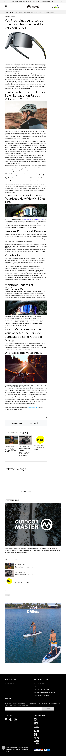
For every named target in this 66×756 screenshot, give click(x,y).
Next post (33, 423)
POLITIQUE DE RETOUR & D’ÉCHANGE (44, 692)
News (11, 12)
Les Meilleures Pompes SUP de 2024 (10, 450)
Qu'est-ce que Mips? (39, 448)
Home (6, 12)
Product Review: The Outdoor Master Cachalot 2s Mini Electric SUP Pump (25, 451)
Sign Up (48, 708)
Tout (7, 595)
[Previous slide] (5, 1)
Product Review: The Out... (24, 574)
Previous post (17, 423)
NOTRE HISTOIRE (9, 684)
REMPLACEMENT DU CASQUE (42, 695)
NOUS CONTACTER (39, 684)
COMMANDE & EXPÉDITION (41, 689)
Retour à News (27, 491)
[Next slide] (61, 1)
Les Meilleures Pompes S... (24, 567)
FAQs (35, 686)
